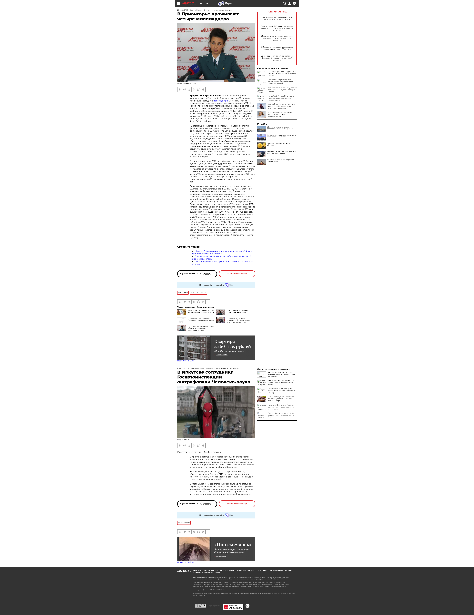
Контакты (197, 570)
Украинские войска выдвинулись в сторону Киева (280, 160)
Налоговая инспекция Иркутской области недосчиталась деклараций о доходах (201, 328)
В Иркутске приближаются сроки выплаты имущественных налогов (201, 311)
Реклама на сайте (210, 570)
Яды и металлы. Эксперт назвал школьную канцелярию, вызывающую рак (280, 114)
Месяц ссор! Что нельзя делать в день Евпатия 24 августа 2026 (277, 18)
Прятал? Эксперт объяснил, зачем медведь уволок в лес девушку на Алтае (281, 415)
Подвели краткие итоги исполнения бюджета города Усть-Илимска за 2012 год (238, 320)
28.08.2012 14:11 (182, 10)
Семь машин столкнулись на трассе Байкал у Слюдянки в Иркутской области (277, 58)
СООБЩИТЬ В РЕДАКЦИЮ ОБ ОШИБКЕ (206, 572)
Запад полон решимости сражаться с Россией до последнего (281, 136)
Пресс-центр (262, 570)
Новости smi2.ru (185, 361)
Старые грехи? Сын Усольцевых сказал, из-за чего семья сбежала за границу (282, 391)
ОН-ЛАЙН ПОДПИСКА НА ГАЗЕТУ (281, 570)
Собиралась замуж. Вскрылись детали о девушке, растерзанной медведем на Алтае (280, 82)
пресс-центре (220, 101)
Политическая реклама (246, 570)
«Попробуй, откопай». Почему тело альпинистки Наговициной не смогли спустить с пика (281, 106)
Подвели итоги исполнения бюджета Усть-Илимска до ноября (201, 319)
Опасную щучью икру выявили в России (279, 144)
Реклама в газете (227, 570)
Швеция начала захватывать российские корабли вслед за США (281, 128)
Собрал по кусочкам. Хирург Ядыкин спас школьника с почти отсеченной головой (282, 73)
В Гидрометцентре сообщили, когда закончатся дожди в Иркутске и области (277, 38)
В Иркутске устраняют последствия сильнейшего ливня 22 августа (277, 48)
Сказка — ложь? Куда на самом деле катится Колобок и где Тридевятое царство (277, 28)
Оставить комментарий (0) (237, 274)
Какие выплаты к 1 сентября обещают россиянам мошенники (281, 152)
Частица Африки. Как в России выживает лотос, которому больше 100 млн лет (281, 374)
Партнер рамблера (214, 605)
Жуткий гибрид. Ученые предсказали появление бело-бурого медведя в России (282, 90)
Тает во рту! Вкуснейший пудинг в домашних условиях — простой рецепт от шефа (281, 399)
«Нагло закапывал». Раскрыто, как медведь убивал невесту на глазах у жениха (282, 382)
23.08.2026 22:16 (183, 368)
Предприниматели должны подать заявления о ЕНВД (237, 311)
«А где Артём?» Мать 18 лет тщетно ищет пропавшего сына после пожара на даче (281, 98)
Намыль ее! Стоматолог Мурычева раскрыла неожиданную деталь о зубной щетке (281, 407)
